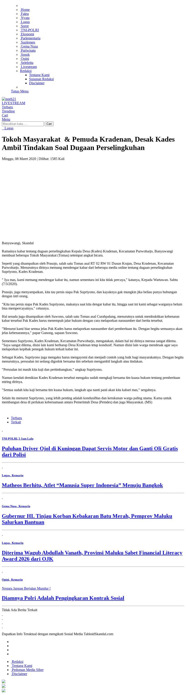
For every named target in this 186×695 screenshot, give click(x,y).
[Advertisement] (93, 195)
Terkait (16, 422)
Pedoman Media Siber (27, 670)
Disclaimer (19, 674)
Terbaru (16, 418)
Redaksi (17, 662)
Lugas (8, 128)
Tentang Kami (21, 666)
